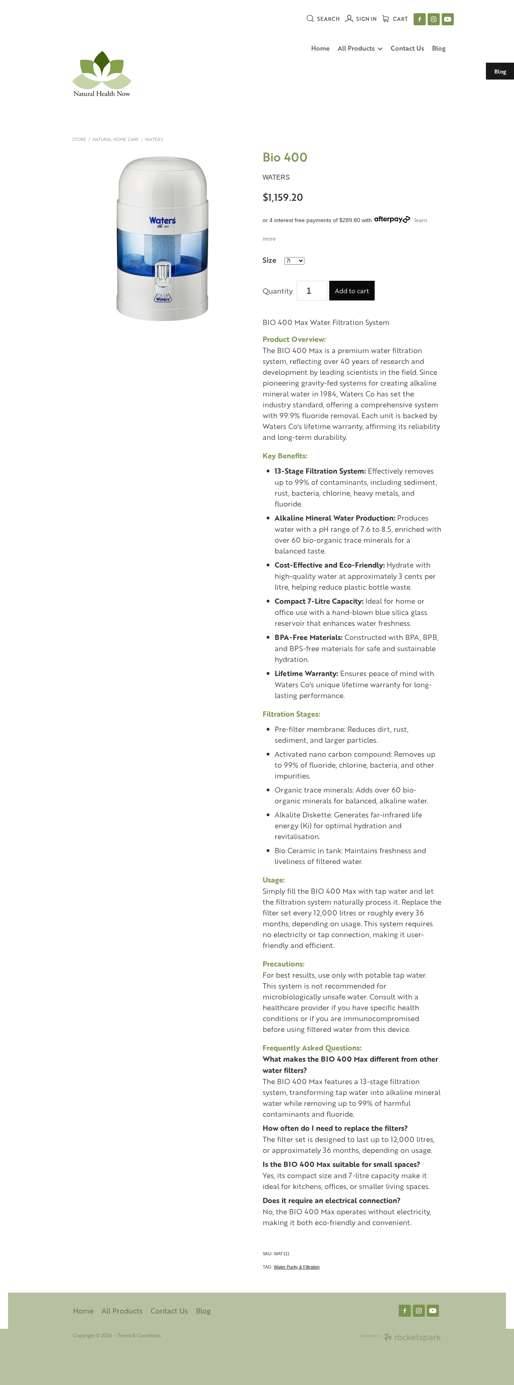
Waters (154, 139)
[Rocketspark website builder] (401, 1338)
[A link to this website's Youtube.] (448, 19)
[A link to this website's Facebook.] (420, 19)
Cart (400, 18)
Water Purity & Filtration (297, 1266)
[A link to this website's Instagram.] (434, 19)
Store (79, 139)
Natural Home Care (115, 139)
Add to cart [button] (352, 290)
